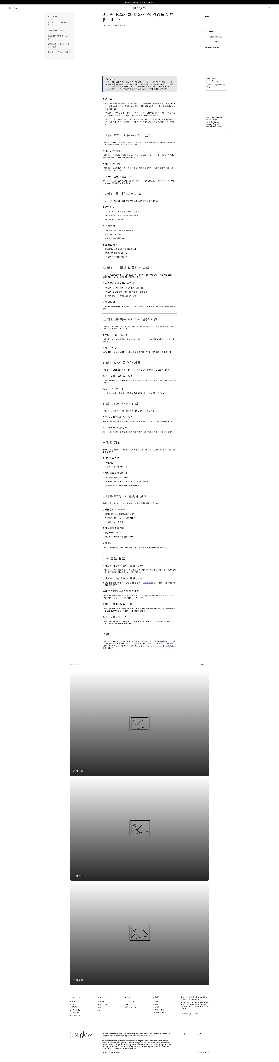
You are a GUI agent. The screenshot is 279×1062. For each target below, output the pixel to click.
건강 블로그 (102, 1001)
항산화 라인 (74, 1012)
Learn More (150, 2)
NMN (72, 1004)
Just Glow (205, 1052)
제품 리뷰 (128, 1004)
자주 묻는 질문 (158, 1010)
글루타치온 (74, 1007)
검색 (99, 1007)
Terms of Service (115, 1052)
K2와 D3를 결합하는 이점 (59, 30)
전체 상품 (73, 1001)
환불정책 (156, 1004)
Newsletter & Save (159, 1013)
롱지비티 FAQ (102, 1004)
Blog (99, 1010)
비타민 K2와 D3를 (109, 641)
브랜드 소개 (129, 1001)
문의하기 (156, 1001)
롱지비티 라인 (75, 1010)
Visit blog (202, 665)
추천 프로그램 (130, 1007)
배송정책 (156, 1007)
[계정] (263, 8)
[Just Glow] (139, 8)
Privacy (104, 1052)
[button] (258, 8)
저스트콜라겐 (75, 1015)
